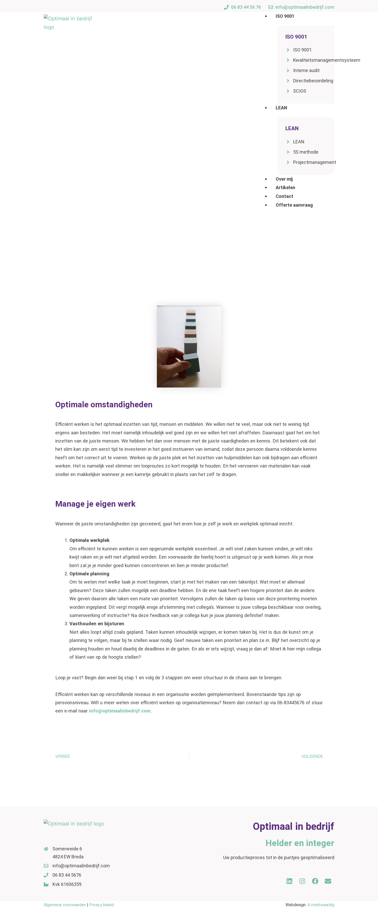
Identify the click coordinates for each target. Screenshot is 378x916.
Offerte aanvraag (294, 205)
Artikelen (285, 187)
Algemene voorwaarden (65, 904)
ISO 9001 (285, 16)
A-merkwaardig (320, 904)
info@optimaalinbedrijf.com (119, 711)
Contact (284, 196)
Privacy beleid (101, 904)
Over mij (284, 179)
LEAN (281, 107)
